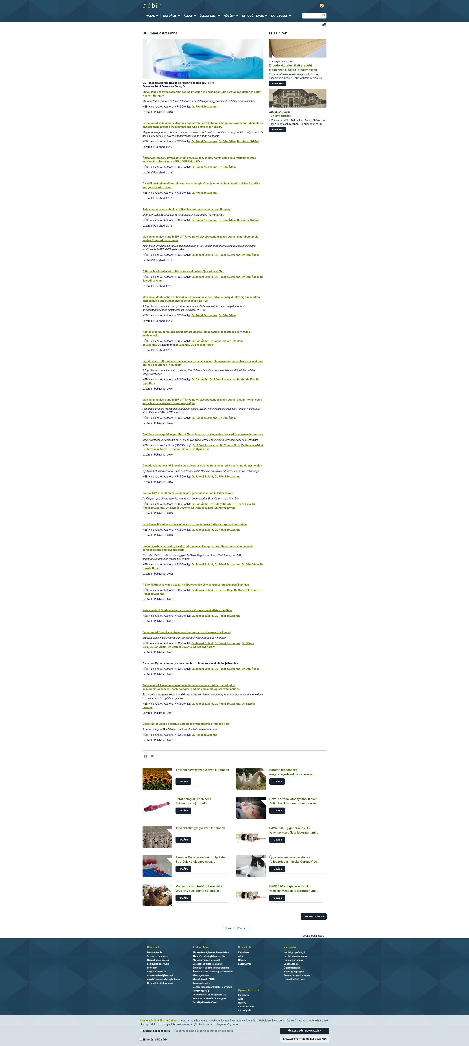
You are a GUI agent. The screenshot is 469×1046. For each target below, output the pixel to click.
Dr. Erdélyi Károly (220, 504)
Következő (243, 928)
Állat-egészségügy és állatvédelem (211, 952)
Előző (227, 928)
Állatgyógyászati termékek (207, 960)
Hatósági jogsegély (294, 971)
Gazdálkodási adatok (158, 960)
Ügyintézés (245, 947)
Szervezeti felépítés (157, 956)
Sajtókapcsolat (291, 963)
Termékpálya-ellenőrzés (205, 1002)
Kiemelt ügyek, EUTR (204, 979)
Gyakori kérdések (248, 990)
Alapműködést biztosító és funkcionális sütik (204, 1030)
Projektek (152, 967)
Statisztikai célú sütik (156, 1030)
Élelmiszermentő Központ (297, 975)
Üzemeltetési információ (160, 983)
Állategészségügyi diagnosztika (209, 956)
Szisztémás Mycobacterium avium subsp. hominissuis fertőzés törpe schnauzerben (195, 524)
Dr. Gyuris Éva (246, 379)
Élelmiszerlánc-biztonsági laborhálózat (213, 971)
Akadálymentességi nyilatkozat (163, 979)
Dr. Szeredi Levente (178, 507)
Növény (242, 960)
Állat (240, 956)
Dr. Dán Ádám (227, 141)
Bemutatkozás (154, 952)
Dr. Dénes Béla (242, 504)
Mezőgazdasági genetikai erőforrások (212, 986)
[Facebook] (145, 756)
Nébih (195, 6)
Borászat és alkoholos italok (207, 963)
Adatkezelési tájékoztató (160, 975)
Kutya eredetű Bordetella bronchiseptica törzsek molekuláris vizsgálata (187, 610)
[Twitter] (152, 756)
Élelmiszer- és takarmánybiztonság (211, 967)
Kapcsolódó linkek (156, 971)
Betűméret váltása (324, 24)
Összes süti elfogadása (304, 1030)
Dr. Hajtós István (224, 507)
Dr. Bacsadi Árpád (202, 344)
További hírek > (313, 916)
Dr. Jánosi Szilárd (248, 141)
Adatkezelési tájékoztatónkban (159, 1020)
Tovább (183, 781)
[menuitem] (151, 15)
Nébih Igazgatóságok (295, 952)
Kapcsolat (290, 947)
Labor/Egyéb (244, 963)
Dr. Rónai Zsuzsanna (204, 106)
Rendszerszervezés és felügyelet (210, 998)
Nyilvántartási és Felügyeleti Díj (209, 994)
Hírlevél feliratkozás (294, 979)
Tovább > (278, 83)
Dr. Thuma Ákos (230, 445)
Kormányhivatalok (293, 960)
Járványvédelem (201, 975)
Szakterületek (201, 947)
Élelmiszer (243, 952)
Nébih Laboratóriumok (295, 956)
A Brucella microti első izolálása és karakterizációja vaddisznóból (183, 271)
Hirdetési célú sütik (154, 1039)
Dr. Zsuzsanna (173, 344)
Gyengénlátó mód (322, 6)
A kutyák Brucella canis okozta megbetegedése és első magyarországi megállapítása (196, 584)
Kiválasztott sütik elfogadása (304, 1039)
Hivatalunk (153, 947)
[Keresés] (323, 15)
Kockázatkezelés (202, 983)
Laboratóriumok (246, 1006)
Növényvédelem (201, 990)
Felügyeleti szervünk (158, 963)
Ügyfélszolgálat (292, 967)
